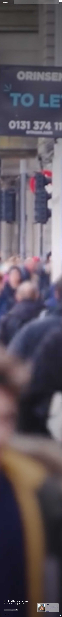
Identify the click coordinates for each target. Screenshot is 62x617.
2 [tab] (47, 612)
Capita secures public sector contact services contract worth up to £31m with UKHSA (51, 607)
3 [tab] (49, 612)
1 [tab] (46, 612)
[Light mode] (60, 1)
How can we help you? (9, 610)
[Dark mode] (60, 3)
